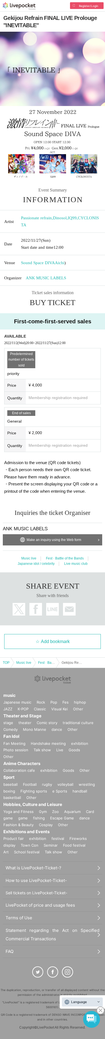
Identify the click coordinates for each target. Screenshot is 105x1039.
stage (8, 722)
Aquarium (72, 811)
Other (78, 709)
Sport (9, 777)
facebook (35, 609)
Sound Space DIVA (38, 263)
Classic (40, 709)
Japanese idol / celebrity (36, 564)
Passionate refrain (36, 218)
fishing (39, 818)
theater (24, 722)
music (9, 695)
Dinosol (60, 218)
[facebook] (52, 972)
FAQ (9, 951)
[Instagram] (67, 972)
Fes (65, 702)
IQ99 (72, 218)
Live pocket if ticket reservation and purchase (19, 6)
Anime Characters (21, 763)
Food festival (74, 845)
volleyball (65, 784)
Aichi (59, 263)
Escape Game (62, 818)
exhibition (79, 743)
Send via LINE (52, 609)
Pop (53, 702)
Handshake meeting (48, 743)
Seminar (51, 845)
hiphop (80, 702)
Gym (43, 811)
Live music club (76, 564)
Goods (74, 750)
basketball (12, 797)
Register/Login (88, 6)
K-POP (23, 709)
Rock (41, 702)
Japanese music (17, 702)
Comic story (47, 722)
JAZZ (7, 709)
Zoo (55, 811)
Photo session (15, 750)
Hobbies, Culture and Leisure (32, 804)
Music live (28, 558)
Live (59, 750)
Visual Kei (59, 709)
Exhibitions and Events (26, 831)
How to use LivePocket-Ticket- (36, 880)
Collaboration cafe (19, 770)
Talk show (42, 750)
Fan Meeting (14, 743)
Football (30, 784)
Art (6, 852)
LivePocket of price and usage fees (40, 905)
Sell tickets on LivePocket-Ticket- (36, 892)
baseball (10, 784)
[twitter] (37, 972)
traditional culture (78, 722)
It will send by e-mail (69, 609)
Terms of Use (19, 917)
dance (57, 729)
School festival (26, 852)
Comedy (10, 729)
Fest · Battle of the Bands (65, 558)
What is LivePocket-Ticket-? (33, 867)
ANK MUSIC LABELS (46, 278)
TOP (6, 663)
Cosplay (46, 825)
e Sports (59, 791)
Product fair (13, 838)
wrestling (87, 784)
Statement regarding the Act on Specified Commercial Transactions (52, 934)
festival (58, 838)
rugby (47, 784)
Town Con (29, 845)
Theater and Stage (22, 715)
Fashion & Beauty (18, 825)
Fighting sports (33, 791)
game (23, 818)
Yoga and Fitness (18, 811)
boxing (9, 791)
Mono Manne (34, 729)
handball (80, 791)
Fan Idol (11, 736)
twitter (19, 609)
